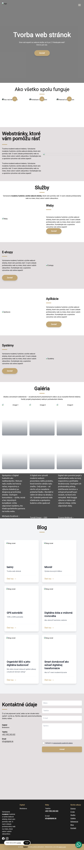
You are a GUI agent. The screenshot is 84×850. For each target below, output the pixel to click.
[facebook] (3, 838)
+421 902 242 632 (8, 734)
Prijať (26, 843)
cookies (19, 843)
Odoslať (62, 749)
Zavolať (42, 53)
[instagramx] (7, 838)
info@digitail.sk (7, 741)
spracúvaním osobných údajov (63, 743)
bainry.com (62, 847)
